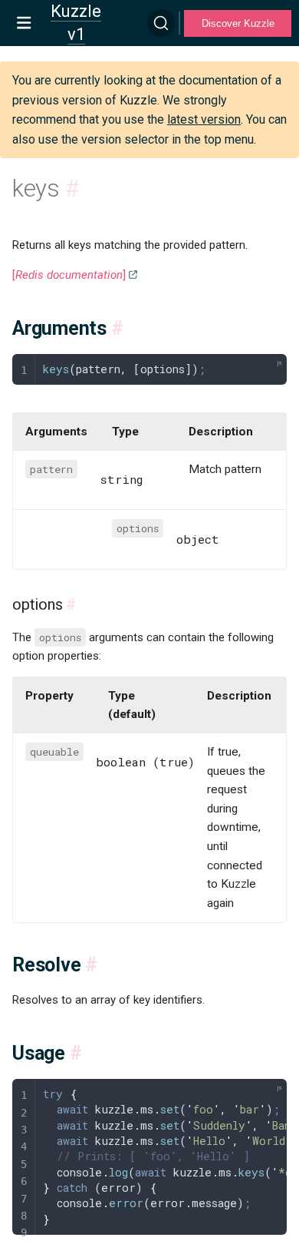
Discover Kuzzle (238, 23)
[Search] (161, 23)
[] (69, 275)
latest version (204, 119)
